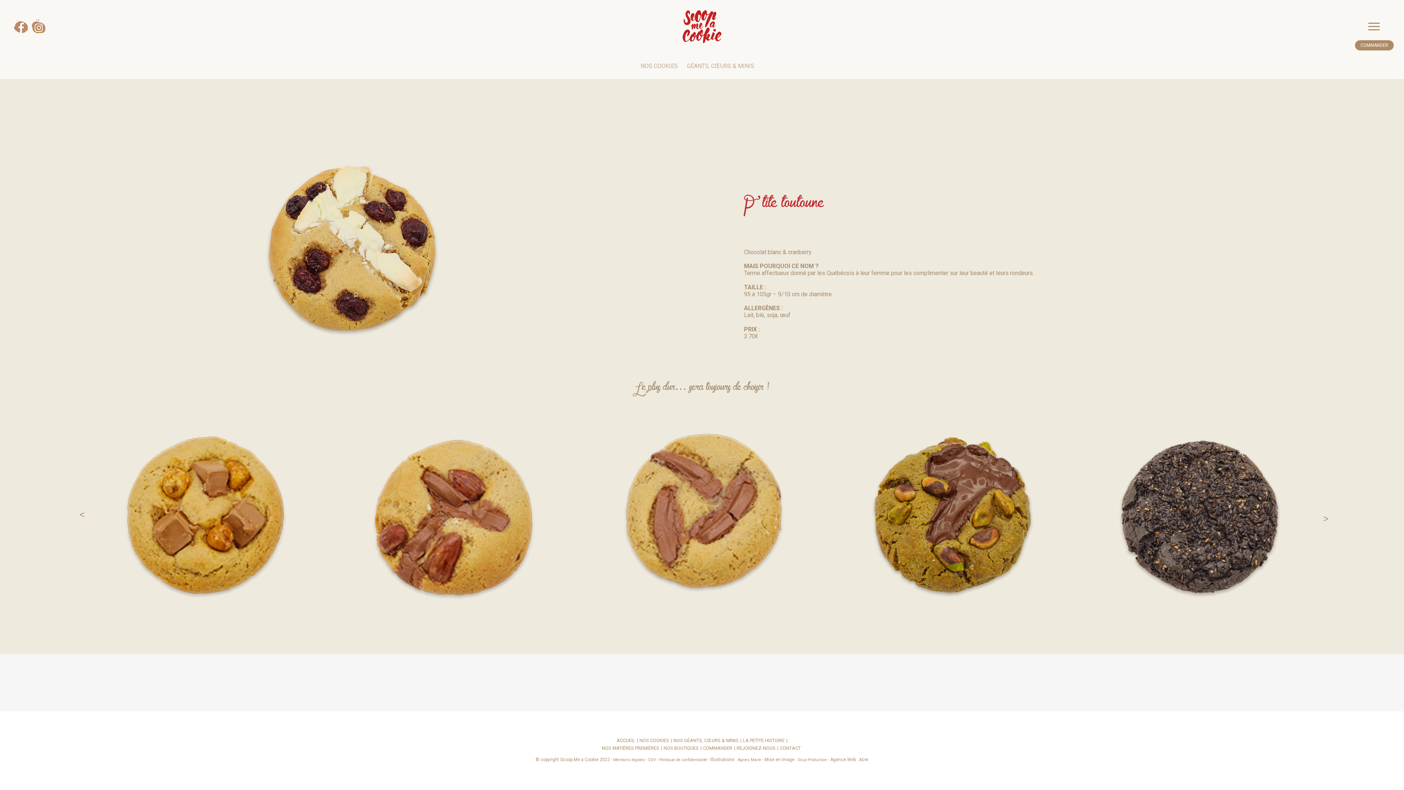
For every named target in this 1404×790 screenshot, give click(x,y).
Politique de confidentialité (683, 759)
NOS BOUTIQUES (681, 748)
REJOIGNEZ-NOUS (756, 748)
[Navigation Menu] (1381, 26)
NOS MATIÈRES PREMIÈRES (630, 748)
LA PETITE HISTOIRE (764, 740)
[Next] (1325, 514)
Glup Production (812, 759)
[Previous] (78, 514)
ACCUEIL (626, 740)
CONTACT (790, 748)
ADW (863, 759)
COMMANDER (1374, 45)
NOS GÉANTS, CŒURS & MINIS (706, 740)
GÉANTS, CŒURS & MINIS (720, 66)
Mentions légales (629, 759)
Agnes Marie (749, 759)
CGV (652, 759)
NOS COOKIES (659, 66)
